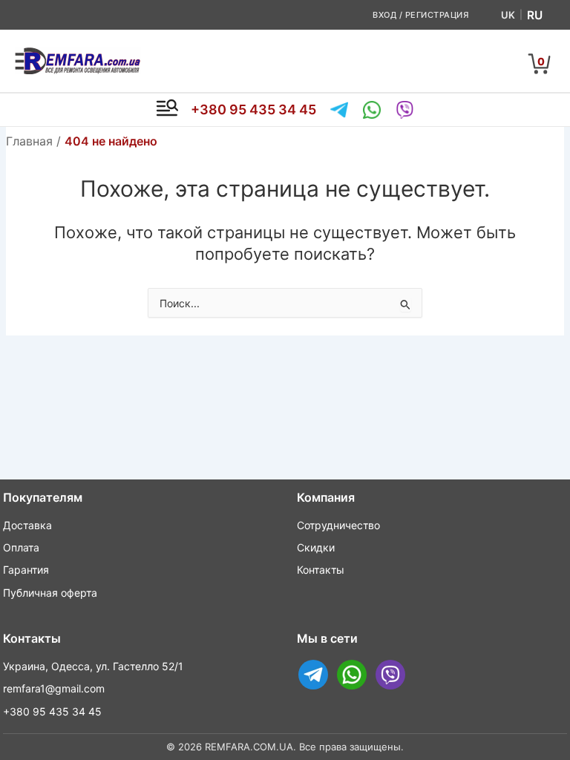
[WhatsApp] (372, 110)
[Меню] (167, 110)
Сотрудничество (338, 525)
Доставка (27, 525)
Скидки (316, 547)
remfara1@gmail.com (54, 688)
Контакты (320, 569)
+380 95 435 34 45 (253, 109)
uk (508, 15)
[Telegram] (339, 110)
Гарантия (26, 569)
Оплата (21, 547)
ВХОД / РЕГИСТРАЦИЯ (420, 15)
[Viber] (404, 110)
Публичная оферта (50, 592)
